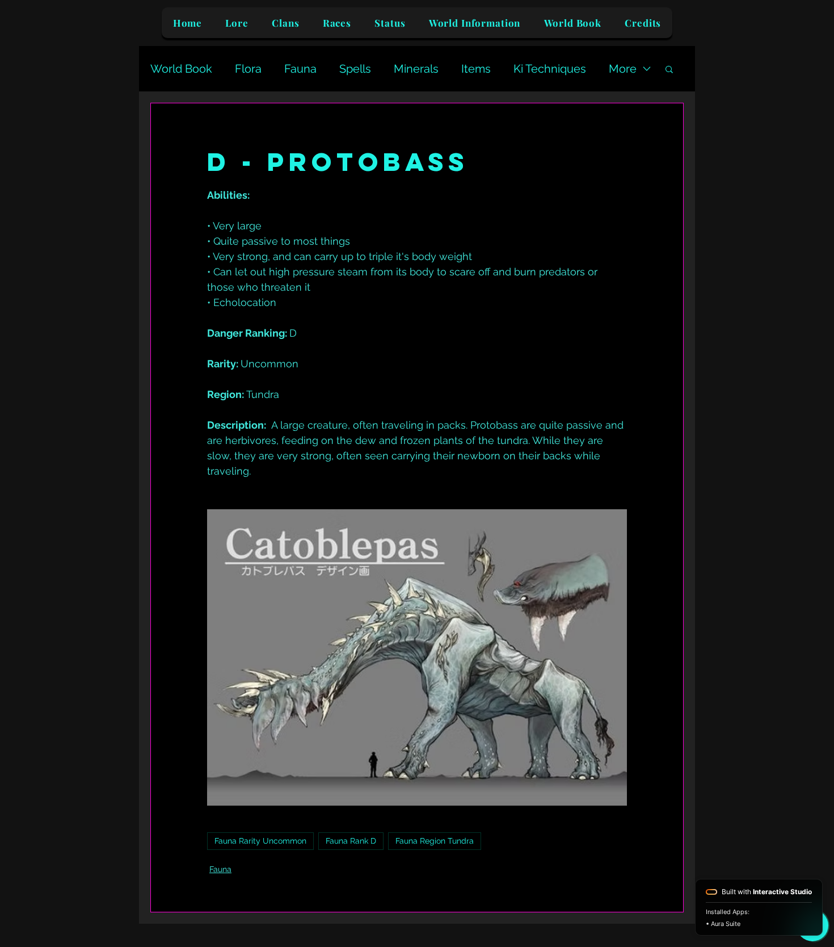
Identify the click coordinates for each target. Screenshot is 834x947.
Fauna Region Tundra (434, 840)
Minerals (416, 69)
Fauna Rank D (351, 840)
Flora (248, 69)
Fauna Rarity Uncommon (260, 840)
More (623, 69)
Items (476, 69)
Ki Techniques (549, 69)
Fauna (300, 69)
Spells (355, 69)
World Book (181, 69)
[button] (669, 68)
